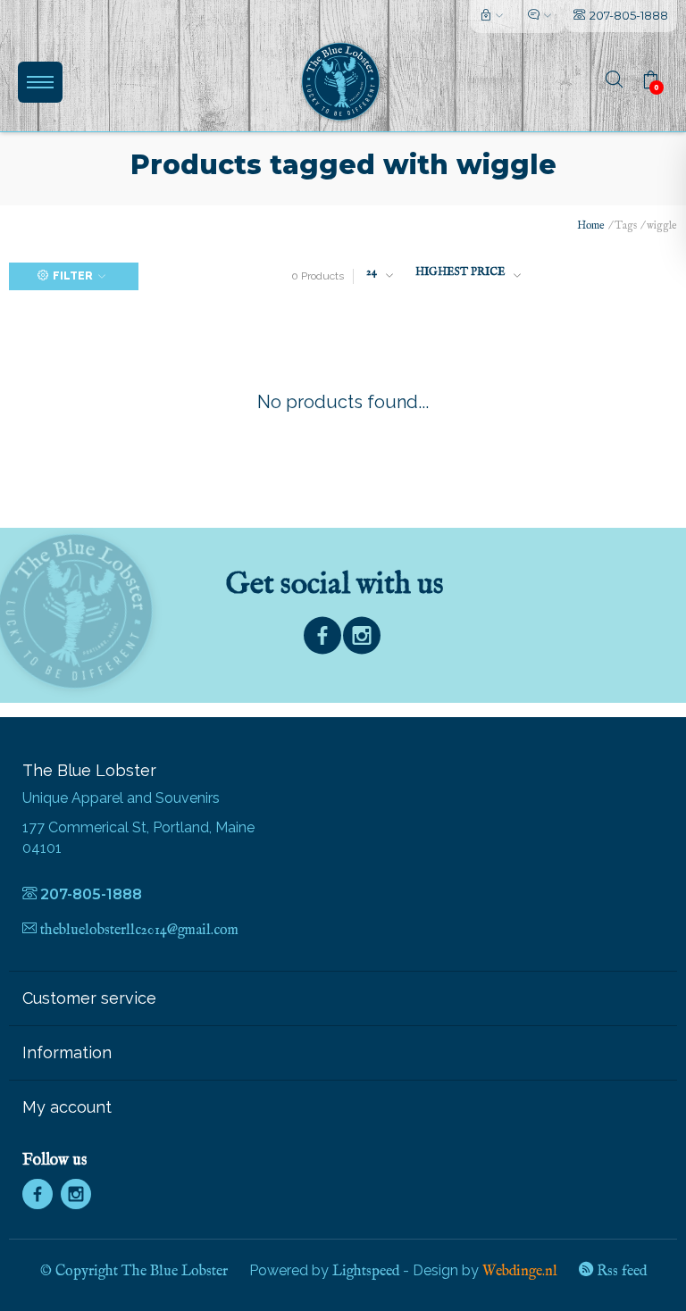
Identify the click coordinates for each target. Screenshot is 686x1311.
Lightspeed (365, 1272)
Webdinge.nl (519, 1272)
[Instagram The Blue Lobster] (362, 640)
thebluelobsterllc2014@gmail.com (139, 930)
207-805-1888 (629, 15)
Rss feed (620, 1272)
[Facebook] (322, 640)
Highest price (460, 272)
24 (371, 272)
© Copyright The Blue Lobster (134, 1272)
